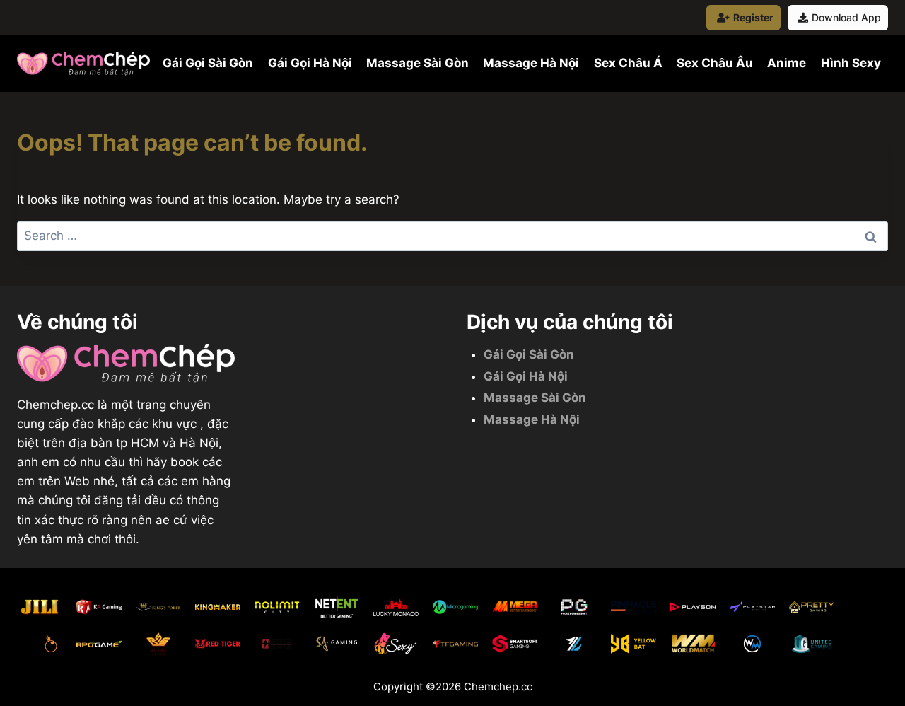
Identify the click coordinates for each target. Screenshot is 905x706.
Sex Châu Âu (715, 63)
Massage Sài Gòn (417, 63)
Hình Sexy (851, 63)
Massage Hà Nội (531, 63)
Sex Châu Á (628, 63)
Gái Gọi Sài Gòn (208, 63)
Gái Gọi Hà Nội (310, 63)
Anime (786, 63)
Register (753, 17)
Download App (846, 17)
